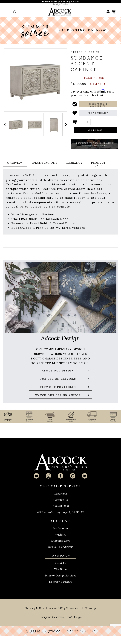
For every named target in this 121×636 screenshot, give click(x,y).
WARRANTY (74, 162)
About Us (60, 563)
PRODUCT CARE (98, 164)
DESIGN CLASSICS (85, 52)
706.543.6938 (60, 506)
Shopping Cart (60, 541)
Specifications (44, 162)
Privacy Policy (34, 608)
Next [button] (65, 124)
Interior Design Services (60, 575)
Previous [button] (5, 124)
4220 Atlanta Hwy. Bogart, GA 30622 (60, 512)
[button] (98, 104)
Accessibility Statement (64, 608)
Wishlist (60, 534)
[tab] (15, 164)
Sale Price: (94, 77)
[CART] (113, 12)
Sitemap (90, 608)
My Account (60, 528)
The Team (60, 569)
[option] (15, 124)
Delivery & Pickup (60, 581)
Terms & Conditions (60, 547)
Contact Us (60, 500)
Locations (60, 493)
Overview (15, 162)
